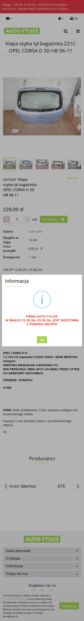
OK (42, 340)
